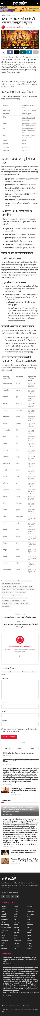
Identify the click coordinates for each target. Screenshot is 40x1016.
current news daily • (25, 586)
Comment (5, 678)
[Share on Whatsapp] (23, 52)
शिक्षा (28, 927)
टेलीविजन (16, 911)
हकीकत (29, 943)
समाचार (29, 933)
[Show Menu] (2, 3)
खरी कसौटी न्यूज (5, 925)
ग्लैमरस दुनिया (4, 940)
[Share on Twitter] (17, 52)
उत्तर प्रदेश (4, 914)
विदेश (28, 919)
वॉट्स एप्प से (30, 925)
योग (28, 909)
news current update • (22, 603)
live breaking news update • (11, 600)
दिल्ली (15, 917)
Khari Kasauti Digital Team (15, 27)
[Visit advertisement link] (20, 9)
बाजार (15, 935)
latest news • (23, 598)
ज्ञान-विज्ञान (4, 948)
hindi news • (31, 589)
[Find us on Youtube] (17, 896)
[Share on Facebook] (10, 52)
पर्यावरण (16, 925)
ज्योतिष (16, 906)
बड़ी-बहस (16, 933)
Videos (3, 906)
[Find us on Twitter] (8, 896)
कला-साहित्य (4, 919)
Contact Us (26, 1006)
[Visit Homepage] (19, 3)
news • (24, 600)
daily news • (6, 589)
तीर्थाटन (16, 914)
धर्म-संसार (8, 15)
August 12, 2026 (31, 27)
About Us (4, 1006)
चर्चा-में (3, 943)
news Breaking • (7, 603)
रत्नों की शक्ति (30, 911)
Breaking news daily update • (11, 583)
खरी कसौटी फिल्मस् (6, 927)
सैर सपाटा (29, 940)
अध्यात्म (3, 909)
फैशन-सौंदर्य (17, 930)
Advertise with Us (15, 1006)
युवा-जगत (29, 906)
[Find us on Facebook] (3, 896)
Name (4, 703)
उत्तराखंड (3, 917)
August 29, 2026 (8, 814)
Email (3, 711)
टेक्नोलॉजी (16, 909)
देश (15, 919)
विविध (28, 922)
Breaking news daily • (25, 581)
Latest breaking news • (9, 598)
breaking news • (11, 581)
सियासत (29, 935)
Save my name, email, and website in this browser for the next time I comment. (20, 730)
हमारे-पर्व (29, 946)
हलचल (29, 948)
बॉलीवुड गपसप (17, 940)
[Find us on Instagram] (12, 896)
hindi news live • (21, 592)
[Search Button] (38, 3)
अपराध (3, 911)
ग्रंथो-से (3, 938)
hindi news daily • (7, 592)
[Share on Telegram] (29, 52)
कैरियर (3, 922)
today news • (6, 606)
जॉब (2, 946)
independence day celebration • (12, 595)
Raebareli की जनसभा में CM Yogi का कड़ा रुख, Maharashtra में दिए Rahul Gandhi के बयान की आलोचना (23, 790)
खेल (2, 932)
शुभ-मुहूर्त (13, 15)
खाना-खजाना (4, 930)
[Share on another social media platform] (36, 52)
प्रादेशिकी (16, 927)
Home (3, 15)
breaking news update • (9, 586)
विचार (28, 917)
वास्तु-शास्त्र (30, 914)
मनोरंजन (16, 946)
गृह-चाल (3, 935)
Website (4, 720)
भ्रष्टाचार (16, 943)
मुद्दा (15, 948)
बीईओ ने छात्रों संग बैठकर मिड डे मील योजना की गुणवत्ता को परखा (18, 753)
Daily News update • (18, 589)
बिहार (15, 938)
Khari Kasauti (9, 1009)
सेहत (28, 938)
